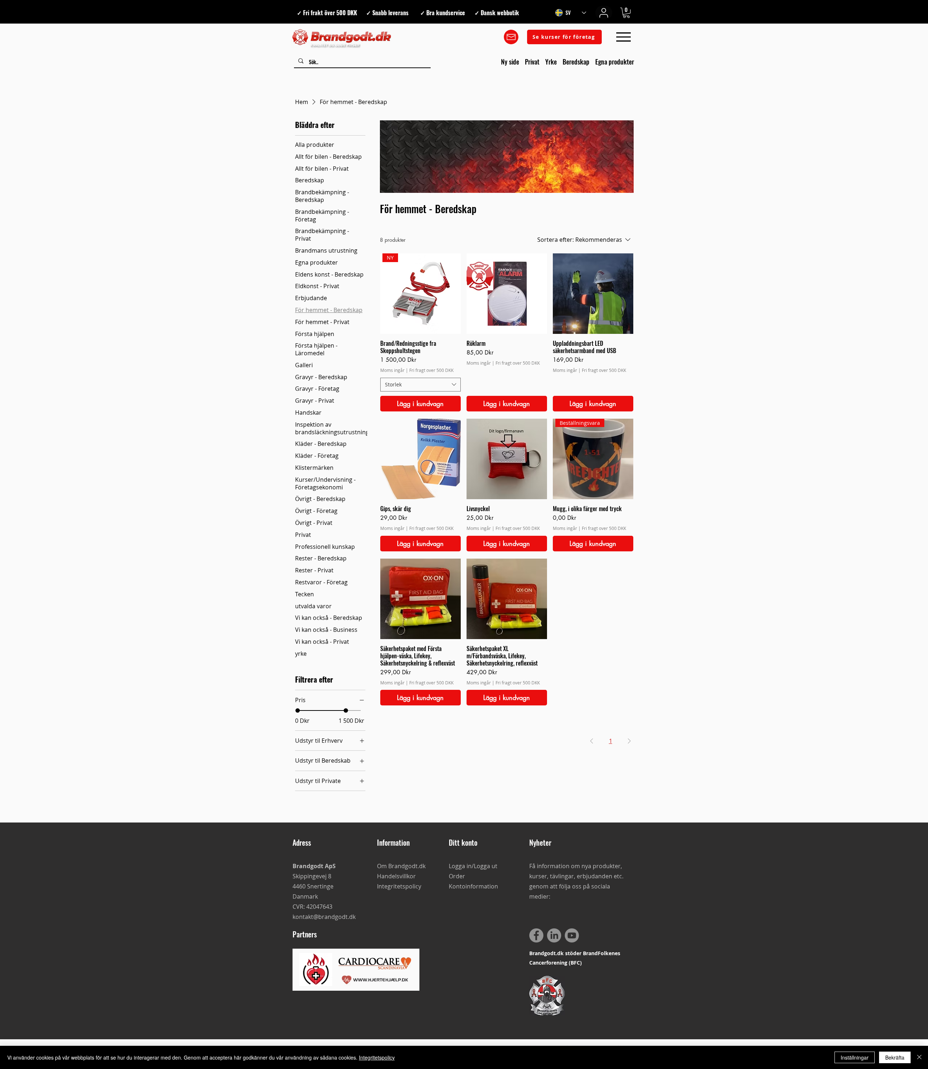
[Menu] (623, 37)
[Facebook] (536, 935)
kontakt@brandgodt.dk (324, 917)
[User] (603, 13)
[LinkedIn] (554, 935)
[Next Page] (629, 741)
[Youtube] (572, 935)
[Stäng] (919, 1057)
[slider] (297, 710)
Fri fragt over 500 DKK (431, 370)
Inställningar (855, 1057)
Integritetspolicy (377, 1057)
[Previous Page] (591, 741)
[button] (626, 13)
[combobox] (420, 384)
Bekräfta (894, 1057)
